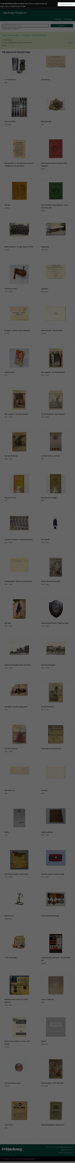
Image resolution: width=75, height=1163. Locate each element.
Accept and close (66, 4)
